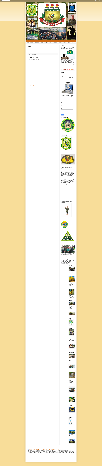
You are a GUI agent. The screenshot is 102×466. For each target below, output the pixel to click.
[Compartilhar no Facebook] (34, 54)
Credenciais (55, 42)
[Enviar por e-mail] (31, 54)
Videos (46, 42)
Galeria (42, 42)
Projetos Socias (70, 42)
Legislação (60, 42)
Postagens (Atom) (32, 85)
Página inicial (43, 84)
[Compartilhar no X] (33, 54)
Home (28, 42)
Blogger (64, 459)
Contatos (65, 42)
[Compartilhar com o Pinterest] (35, 54)
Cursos (50, 42)
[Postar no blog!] (32, 54)
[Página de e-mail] (30, 54)
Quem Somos (37, 42)
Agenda (31, 42)
